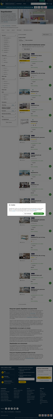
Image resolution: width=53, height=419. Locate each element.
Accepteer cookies (38, 213)
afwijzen (13, 210)
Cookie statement (34, 209)
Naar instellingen (27, 213)
